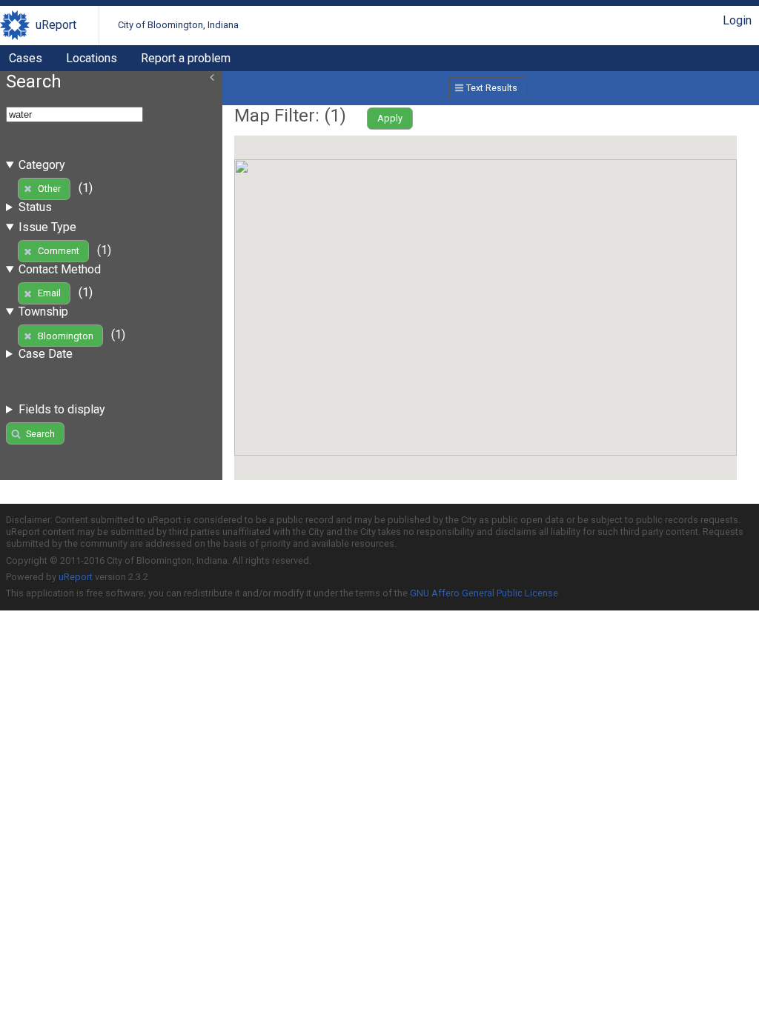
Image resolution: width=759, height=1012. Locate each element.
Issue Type (47, 227)
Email (49, 293)
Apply (389, 118)
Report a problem (186, 58)
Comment (58, 250)
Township (43, 311)
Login (737, 20)
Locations (91, 58)
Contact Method (60, 269)
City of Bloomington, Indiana (178, 24)
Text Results (491, 87)
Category (42, 165)
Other (49, 188)
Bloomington (65, 336)
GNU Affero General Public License (484, 593)
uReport (56, 25)
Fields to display (62, 409)
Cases (25, 58)
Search (40, 433)
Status (35, 207)
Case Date (46, 354)
